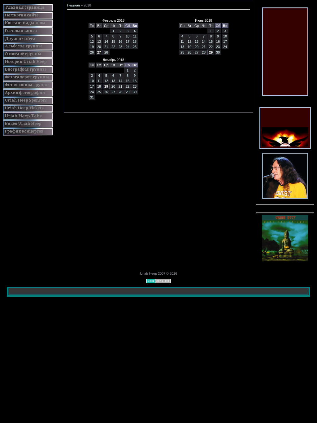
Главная (73, 5)
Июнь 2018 (203, 20)
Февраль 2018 (113, 20)
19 (106, 86)
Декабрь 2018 (113, 60)
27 (99, 52)
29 (211, 52)
